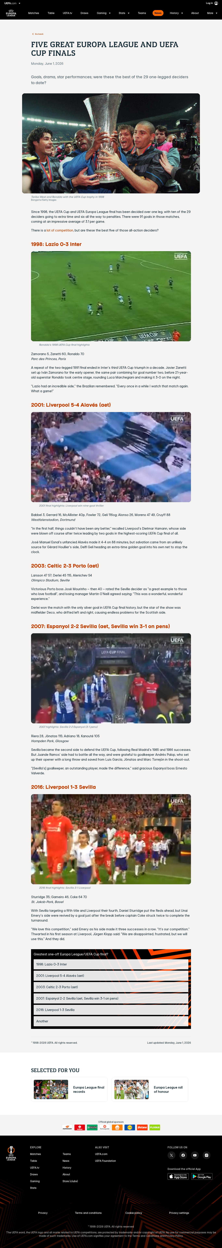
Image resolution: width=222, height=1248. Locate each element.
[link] (33, 13)
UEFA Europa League (11, 13)
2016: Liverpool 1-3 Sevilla (63, 787)
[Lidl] (129, 1127)
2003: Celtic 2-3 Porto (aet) (65, 566)
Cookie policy (133, 1212)
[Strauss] (79, 1127)
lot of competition (60, 230)
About (66, 1174)
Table (33, 1160)
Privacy (43, 1212)
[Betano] (142, 1127)
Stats (33, 1187)
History (67, 1167)
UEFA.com (101, 1154)
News (66, 1160)
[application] (111, 296)
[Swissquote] (104, 1127)
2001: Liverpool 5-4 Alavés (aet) (71, 405)
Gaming (35, 1181)
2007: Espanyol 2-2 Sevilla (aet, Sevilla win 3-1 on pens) (100, 626)
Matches (35, 1154)
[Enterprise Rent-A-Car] (92, 1127)
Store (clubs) (70, 1181)
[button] (104, 13)
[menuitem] (34, 13)
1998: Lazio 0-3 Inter (56, 244)
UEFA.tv (34, 1167)
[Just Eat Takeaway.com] (117, 1127)
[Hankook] (67, 1127)
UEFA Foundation (105, 1160)
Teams (67, 1154)
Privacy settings (179, 1212)
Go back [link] (39, 34)
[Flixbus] (155, 1127)
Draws (34, 1174)
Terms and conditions (88, 1212)
